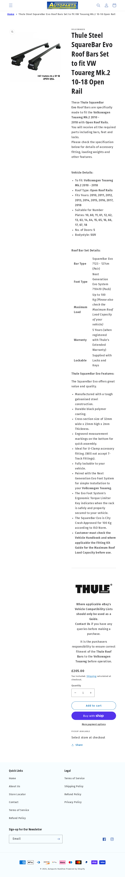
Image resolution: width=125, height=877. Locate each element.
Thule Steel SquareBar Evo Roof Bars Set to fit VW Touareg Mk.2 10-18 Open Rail (67, 14)
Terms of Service (19, 810)
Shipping (91, 676)
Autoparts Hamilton (57, 869)
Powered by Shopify (75, 869)
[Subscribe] (58, 839)
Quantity (76, 685)
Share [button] (79, 745)
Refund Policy (17, 818)
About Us (14, 786)
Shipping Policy (73, 786)
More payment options (94, 724)
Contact (14, 802)
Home (10, 14)
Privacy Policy (73, 802)
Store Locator (17, 794)
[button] (11, 5)
